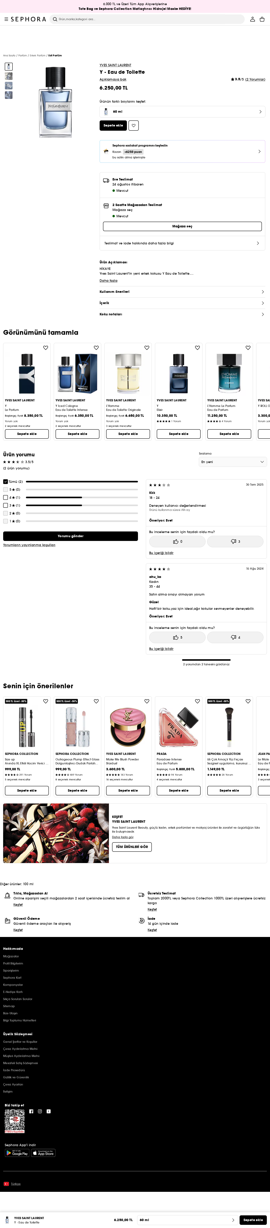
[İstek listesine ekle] (45, 348)
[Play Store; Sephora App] (17, 1153)
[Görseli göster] (9, 67)
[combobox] (233, 462)
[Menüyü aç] (6, 19)
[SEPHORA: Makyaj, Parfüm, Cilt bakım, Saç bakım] (28, 19)
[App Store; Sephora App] (43, 1153)
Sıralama (205, 453)
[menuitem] (252, 19)
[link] (70, 536)
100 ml (28, 884)
